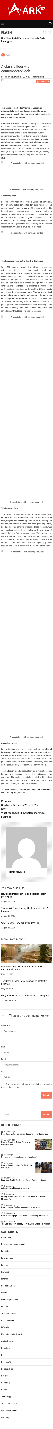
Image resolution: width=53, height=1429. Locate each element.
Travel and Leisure (9, 1403)
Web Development (9, 1410)
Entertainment (7, 1258)
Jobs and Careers (8, 1313)
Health (4, 1292)
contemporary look (9, 792)
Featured (5, 1272)
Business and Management (13, 1244)
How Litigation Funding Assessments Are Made (20, 1207)
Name (3, 1047)
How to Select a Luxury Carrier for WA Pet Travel (16, 1166)
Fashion (4, 1265)
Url (2, 1071)
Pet (2, 1355)
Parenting (5, 1348)
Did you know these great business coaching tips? (25, 995)
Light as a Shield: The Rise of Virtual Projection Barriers (24, 1180)
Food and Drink (8, 1286)
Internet (4, 1306)
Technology (6, 1396)
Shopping (5, 1383)
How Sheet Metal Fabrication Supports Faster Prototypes (24, 1134)
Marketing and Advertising (12, 1334)
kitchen (21, 792)
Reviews (4, 1376)
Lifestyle (5, 1327)
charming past (33, 789)
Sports (4, 1390)
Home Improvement (9, 1299)
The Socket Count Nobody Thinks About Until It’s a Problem (25, 1224)
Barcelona (12, 789)
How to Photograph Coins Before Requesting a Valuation (24, 1215)
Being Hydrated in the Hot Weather (15, 1188)
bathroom (22, 789)
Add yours (45, 1016)
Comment (5, 1025)
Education (5, 1251)
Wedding (5, 1417)
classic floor (46, 789)
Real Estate (6, 1362)
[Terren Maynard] (26, 847)
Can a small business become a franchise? (18, 1157)
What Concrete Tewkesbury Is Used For (20, 922)
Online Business (8, 1341)
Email (3, 1059)
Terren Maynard (37, 77)
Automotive (6, 1237)
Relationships (7, 1369)
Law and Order (7, 1320)
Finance (4, 1279)
